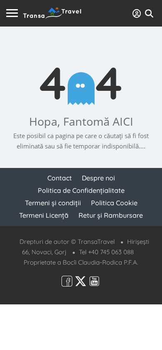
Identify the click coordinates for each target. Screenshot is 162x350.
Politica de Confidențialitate (81, 190)
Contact (59, 178)
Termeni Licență (44, 215)
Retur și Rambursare (111, 215)
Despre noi (98, 178)
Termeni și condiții (53, 203)
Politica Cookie (114, 203)
